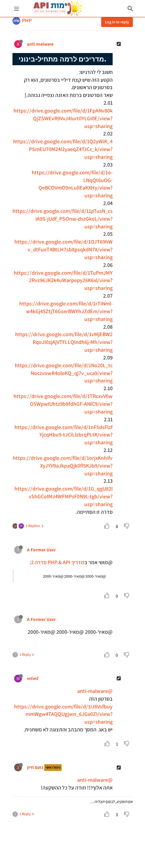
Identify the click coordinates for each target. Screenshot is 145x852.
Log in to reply (117, 21)
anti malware (40, 44)
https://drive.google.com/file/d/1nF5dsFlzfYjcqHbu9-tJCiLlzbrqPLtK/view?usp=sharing (63, 435)
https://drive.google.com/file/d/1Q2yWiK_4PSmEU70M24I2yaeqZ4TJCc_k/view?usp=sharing (63, 149)
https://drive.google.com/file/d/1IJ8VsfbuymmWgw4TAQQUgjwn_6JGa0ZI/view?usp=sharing (63, 714)
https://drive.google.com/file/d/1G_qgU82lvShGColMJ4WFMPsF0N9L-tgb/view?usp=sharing (63, 496)
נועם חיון (35, 768)
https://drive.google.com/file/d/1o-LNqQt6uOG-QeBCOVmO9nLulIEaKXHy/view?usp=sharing (72, 184)
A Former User (41, 550)
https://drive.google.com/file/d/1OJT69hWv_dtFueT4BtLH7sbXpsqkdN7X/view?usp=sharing (63, 249)
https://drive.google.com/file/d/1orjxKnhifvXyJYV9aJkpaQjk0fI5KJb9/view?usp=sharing (63, 465)
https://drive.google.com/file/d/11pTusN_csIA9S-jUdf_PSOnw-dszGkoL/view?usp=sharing (62, 218)
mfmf (32, 678)
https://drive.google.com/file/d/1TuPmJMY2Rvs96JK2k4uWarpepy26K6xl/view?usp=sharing (63, 280)
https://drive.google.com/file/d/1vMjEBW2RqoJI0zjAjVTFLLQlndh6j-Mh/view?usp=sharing (64, 342)
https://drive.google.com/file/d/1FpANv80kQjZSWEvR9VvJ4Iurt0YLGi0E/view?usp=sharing (63, 118)
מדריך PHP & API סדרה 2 (57, 562)
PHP (27, 20)
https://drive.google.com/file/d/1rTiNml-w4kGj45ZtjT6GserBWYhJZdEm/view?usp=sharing (66, 311)
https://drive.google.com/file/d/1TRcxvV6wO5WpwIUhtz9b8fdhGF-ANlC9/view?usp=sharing (63, 404)
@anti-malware (95, 691)
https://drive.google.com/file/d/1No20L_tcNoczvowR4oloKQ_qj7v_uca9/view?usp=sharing (64, 373)
